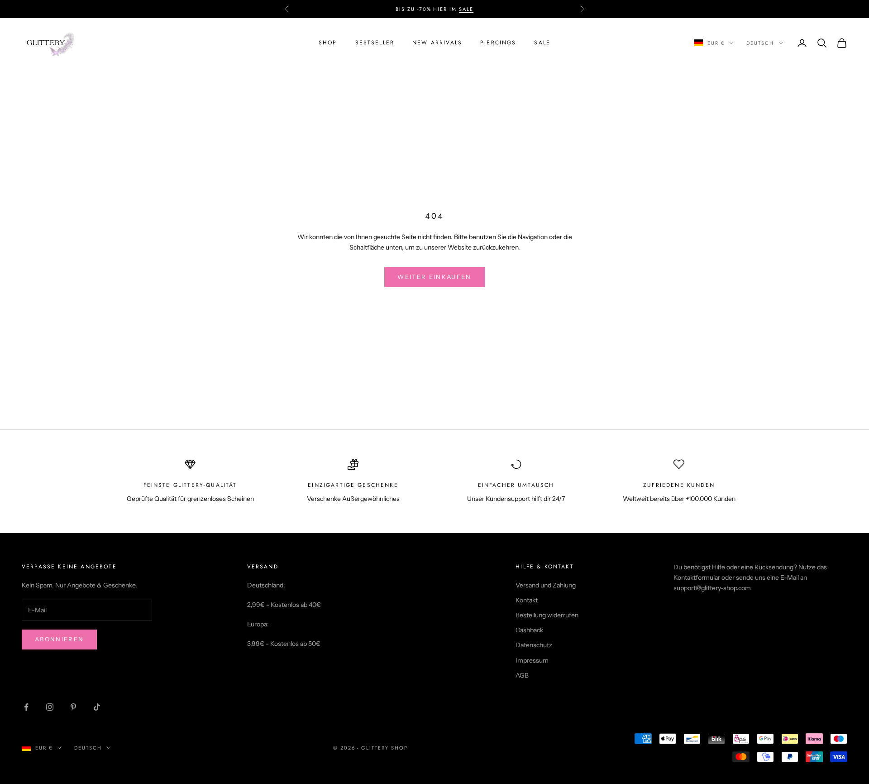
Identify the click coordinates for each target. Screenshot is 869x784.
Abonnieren (59, 639)
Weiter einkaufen (434, 276)
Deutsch (760, 43)
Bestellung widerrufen (547, 615)
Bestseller (375, 42)
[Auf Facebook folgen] (26, 707)
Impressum (532, 660)
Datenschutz (534, 645)
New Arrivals (437, 42)
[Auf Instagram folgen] (49, 707)
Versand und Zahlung (546, 585)
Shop (328, 42)
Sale (542, 42)
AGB (522, 675)
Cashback (529, 630)
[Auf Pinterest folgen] (73, 707)
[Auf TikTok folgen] (96, 707)
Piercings (498, 42)
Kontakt (527, 600)
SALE (466, 9)
